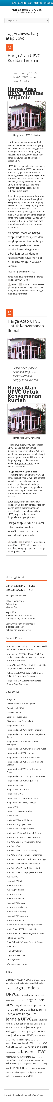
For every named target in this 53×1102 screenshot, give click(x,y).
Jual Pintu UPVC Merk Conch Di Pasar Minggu (26, 859)
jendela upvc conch (16, 1023)
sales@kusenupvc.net (16, 595)
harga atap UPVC (24, 463)
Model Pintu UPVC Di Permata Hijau (22, 929)
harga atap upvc (19, 287)
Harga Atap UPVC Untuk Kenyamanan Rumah (26, 325)
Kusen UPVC (39, 284)
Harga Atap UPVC (22, 91)
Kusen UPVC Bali (14, 881)
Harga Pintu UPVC (15, 793)
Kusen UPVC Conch (15, 894)
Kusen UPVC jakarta (20, 1060)
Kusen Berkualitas (37, 1046)
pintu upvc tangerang (18, 1076)
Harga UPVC (12, 807)
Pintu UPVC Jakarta (15, 950)
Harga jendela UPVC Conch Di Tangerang (25, 730)
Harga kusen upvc (15, 785)
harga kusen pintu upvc (15, 1000)
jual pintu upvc (21, 1039)
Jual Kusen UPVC (22, 1035)
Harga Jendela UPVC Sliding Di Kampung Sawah (24, 770)
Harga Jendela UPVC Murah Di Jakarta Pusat (26, 748)
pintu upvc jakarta (13, 1072)
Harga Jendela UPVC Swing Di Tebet (22, 780)
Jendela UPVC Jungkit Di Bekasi (20, 824)
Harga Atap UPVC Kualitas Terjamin (24, 58)
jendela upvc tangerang (23, 1031)
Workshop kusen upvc (17, 964)
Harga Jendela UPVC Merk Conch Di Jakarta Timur (26, 736)
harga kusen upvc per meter (30, 1005)
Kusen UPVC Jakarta (16, 903)
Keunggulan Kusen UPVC (22, 1043)
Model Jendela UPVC (16, 920)
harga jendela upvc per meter (31, 995)
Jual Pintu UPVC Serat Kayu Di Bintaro (23, 863)
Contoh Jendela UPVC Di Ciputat (21, 703)
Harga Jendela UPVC (16, 725)
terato (14, 284)
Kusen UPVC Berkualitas (19, 1057)
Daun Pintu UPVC (14, 712)
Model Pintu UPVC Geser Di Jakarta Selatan (26, 933)
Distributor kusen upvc (17, 716)
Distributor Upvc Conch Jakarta (20, 721)
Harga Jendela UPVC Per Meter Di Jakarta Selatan (25, 763)
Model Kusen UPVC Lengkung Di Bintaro (24, 924)
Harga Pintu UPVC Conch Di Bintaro (22, 798)
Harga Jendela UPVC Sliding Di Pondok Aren (26, 776)
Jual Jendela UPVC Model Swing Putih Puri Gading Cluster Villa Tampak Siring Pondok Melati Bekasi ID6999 (26, 657)
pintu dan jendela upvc (27, 1064)
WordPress (38, 1095)
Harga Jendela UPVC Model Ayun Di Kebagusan (22, 743)
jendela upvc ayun (39, 1020)
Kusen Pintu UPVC (13, 1052)
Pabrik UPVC (12, 1063)
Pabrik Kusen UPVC (38, 1060)
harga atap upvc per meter (26, 548)
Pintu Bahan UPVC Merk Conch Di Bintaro (25, 942)
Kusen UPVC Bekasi (15, 885)
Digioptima (17, 1095)
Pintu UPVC (12, 946)
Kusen (10, 1046)
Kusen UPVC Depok (15, 898)
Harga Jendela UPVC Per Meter (20, 753)
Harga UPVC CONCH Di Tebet (19, 811)
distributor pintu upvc (25, 983)
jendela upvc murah (36, 1023)
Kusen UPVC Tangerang (17, 916)
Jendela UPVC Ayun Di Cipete (19, 820)
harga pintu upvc (18, 1009)
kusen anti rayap (20, 1047)
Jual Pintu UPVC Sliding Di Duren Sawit (23, 868)
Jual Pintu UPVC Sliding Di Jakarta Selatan (25, 872)
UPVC (30, 1075)
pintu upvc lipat (27, 1072)
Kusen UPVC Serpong (16, 911)
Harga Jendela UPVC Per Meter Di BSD (23, 757)
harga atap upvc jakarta (25, 290)
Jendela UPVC (13, 815)
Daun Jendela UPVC (15, 708)
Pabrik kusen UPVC (15, 937)
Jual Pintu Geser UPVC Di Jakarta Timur (24, 841)
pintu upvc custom (37, 1069)
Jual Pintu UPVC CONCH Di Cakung (22, 850)
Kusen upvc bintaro (15, 889)
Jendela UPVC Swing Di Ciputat (20, 828)
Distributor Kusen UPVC (19, 979)
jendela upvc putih (15, 1027)
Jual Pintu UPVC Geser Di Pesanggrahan (24, 854)
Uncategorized (13, 959)
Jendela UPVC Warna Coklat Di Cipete (23, 837)
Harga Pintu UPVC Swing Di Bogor (21, 802)
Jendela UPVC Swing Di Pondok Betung (24, 833)
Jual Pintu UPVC (13, 846)
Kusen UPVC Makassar (17, 907)
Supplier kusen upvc (16, 955)
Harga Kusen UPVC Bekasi (18, 789)
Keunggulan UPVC (39, 1043)
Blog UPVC (11, 699)
